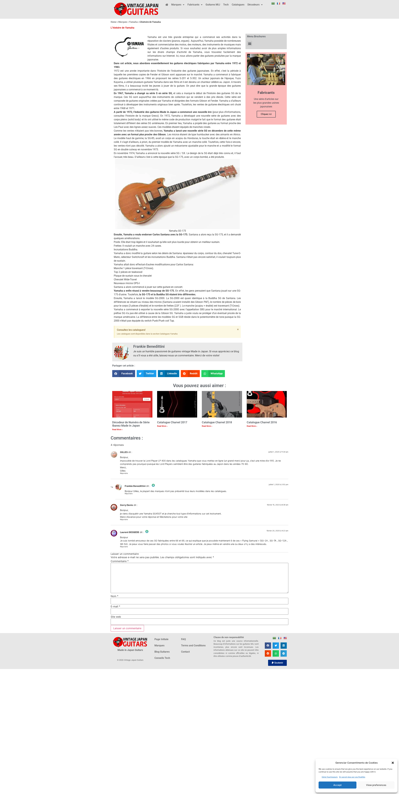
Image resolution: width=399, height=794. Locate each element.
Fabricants (193, 4)
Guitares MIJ (213, 4)
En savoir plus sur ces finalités (352, 777)
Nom (114, 596)
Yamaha (133, 21)
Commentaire (120, 561)
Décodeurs (254, 4)
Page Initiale (161, 639)
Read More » (117, 429)
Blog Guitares (162, 651)
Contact (185, 651)
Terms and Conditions (193, 645)
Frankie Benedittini (135, 486)
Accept (337, 785)
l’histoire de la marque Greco (141, 115)
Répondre (124, 473)
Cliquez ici (266, 114)
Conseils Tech (162, 657)
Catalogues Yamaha (169, 334)
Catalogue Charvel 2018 (217, 422)
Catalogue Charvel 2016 (262, 422)
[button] (392, 762)
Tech (226, 4)
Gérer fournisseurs (330, 777)
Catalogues (238, 4)
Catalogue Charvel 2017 (172, 422)
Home (113, 21)
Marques (176, 4)
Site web (116, 616)
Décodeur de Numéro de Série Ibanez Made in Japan (131, 424)
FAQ (183, 639)
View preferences (376, 785)
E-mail (115, 606)
